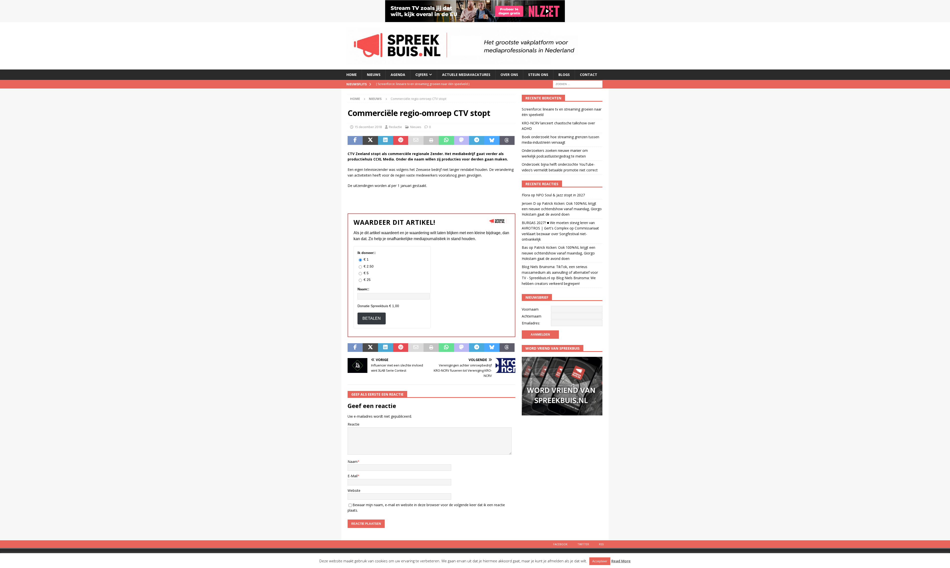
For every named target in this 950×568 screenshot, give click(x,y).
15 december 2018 (368, 127)
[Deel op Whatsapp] (446, 140)
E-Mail (352, 476)
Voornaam (530, 309)
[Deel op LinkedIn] (385, 140)
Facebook (560, 544)
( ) (422, 84)
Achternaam (531, 316)
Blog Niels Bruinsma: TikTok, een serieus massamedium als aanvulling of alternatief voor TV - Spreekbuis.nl (560, 272)
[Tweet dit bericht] (370, 140)
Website (354, 490)
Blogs (564, 74)
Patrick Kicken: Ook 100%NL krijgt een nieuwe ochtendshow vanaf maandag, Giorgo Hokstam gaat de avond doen (562, 209)
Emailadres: (531, 323)
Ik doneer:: (366, 253)
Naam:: (363, 289)
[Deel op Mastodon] (461, 140)
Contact (588, 74)
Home (351, 74)
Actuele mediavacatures (466, 74)
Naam (352, 461)
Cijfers (421, 74)
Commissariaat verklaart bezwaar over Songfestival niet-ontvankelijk (560, 234)
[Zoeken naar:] (577, 83)
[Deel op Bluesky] (491, 140)
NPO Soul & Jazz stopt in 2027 (560, 195)
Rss (601, 544)
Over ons (509, 74)
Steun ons (538, 74)
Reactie (353, 424)
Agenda (398, 74)
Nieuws (373, 74)
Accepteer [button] (599, 561)
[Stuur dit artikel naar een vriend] (415, 140)
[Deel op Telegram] (476, 140)
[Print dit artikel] (431, 140)
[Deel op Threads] (507, 140)
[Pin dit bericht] (400, 140)
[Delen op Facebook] (355, 140)
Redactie (395, 127)
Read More (621, 560)
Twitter (583, 544)
